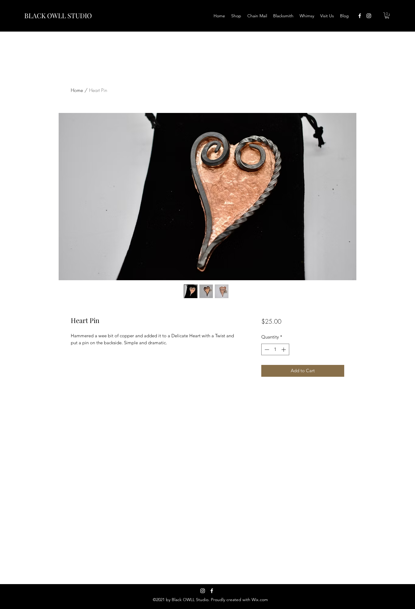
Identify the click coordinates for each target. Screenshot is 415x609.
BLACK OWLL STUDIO (58, 15)
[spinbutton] (275, 349)
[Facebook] (212, 591)
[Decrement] (266, 349)
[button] (387, 15)
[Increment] (284, 349)
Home (77, 90)
